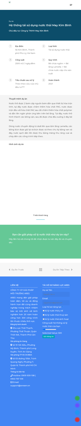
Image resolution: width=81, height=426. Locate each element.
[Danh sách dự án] (40, 269)
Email (45, 298)
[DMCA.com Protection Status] (56, 414)
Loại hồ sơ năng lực (52, 307)
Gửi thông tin (49, 336)
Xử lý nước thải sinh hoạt (57, 319)
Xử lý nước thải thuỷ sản (56, 315)
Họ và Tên (47, 290)
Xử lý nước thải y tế (54, 311)
